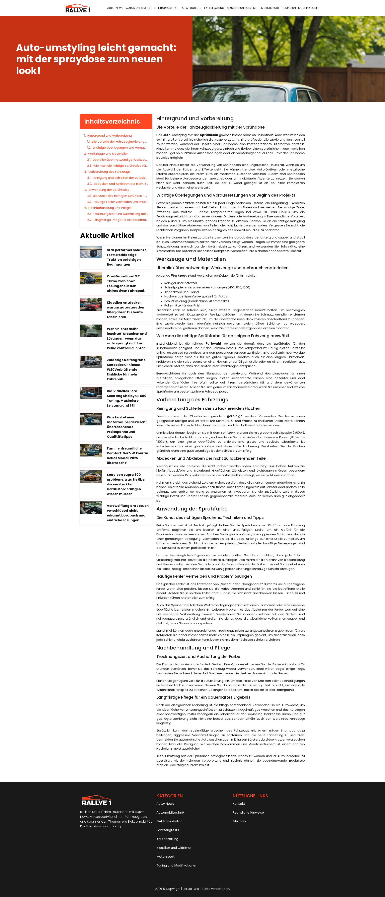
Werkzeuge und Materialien (108, 153)
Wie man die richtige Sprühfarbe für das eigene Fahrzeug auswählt (120, 165)
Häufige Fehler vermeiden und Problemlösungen (121, 202)
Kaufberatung (214, 8)
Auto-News (115, 8)
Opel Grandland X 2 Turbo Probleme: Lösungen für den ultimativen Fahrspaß (126, 283)
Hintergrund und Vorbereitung (109, 135)
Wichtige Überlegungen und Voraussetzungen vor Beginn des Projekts (120, 147)
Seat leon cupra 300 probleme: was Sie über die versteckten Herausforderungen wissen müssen (126, 484)
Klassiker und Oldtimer (242, 8)
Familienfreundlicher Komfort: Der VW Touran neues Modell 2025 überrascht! (127, 455)
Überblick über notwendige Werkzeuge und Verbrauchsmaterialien (120, 159)
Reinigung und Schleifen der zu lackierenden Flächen (120, 178)
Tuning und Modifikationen (300, 8)
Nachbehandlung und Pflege (109, 208)
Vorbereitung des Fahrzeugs (109, 171)
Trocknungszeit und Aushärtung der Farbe (120, 214)
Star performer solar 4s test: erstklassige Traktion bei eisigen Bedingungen (126, 257)
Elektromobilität (166, 8)
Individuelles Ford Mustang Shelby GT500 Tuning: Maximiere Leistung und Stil (126, 398)
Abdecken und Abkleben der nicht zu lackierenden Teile (120, 184)
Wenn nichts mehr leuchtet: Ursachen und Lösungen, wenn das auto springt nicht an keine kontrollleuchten (127, 338)
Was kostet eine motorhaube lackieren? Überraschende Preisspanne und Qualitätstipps (127, 427)
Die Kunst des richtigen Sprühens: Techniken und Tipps (120, 196)
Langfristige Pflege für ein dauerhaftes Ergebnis (121, 220)
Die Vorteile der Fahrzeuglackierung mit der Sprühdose (120, 141)
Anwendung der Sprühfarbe (108, 190)
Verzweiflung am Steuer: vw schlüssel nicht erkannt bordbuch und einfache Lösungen (128, 513)
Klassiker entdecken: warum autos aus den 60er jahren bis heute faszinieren (125, 309)
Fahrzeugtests (191, 8)
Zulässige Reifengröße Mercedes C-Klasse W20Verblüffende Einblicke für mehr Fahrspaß (126, 370)
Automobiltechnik (139, 8)
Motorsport (270, 8)
